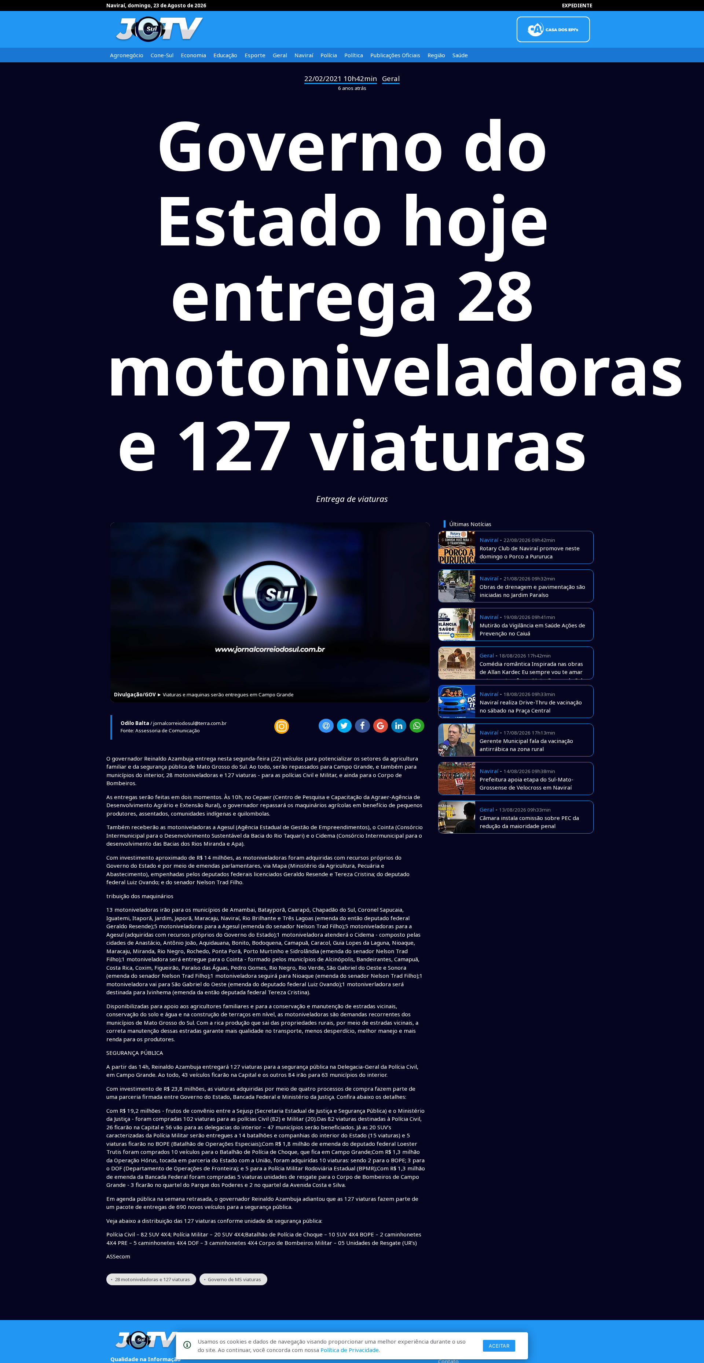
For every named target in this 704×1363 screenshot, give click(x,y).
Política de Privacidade (349, 1349)
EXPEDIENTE (577, 5)
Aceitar (499, 1346)
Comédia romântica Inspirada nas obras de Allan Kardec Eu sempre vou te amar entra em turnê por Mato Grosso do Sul (531, 672)
